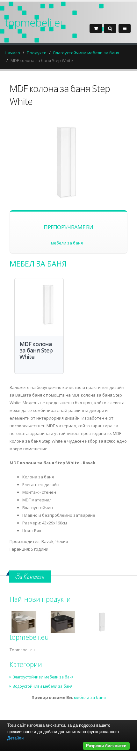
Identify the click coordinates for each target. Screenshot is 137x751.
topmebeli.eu (35, 22)
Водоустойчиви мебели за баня (42, 686)
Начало (12, 53)
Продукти (37, 53)
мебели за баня (67, 243)
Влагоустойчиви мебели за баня (86, 53)
